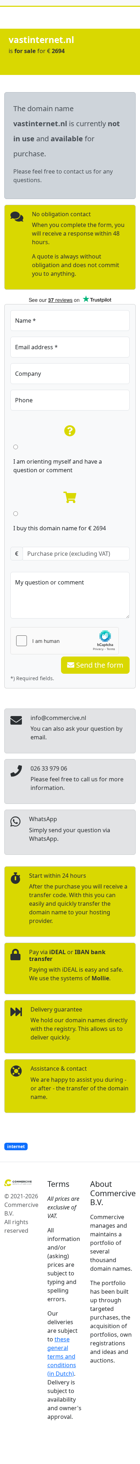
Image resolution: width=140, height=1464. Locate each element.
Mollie (100, 978)
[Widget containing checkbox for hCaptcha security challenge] (64, 640)
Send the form (98, 665)
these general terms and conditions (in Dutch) (61, 1356)
